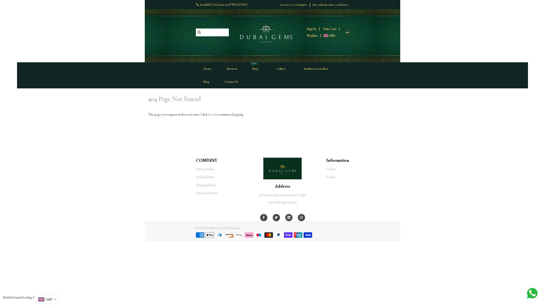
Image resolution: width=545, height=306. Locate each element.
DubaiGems (232, 228)
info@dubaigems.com (282, 202)
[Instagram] (301, 217)
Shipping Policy (206, 185)
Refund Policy (205, 177)
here (211, 114)
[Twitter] (276, 217)
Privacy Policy (205, 169)
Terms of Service (207, 193)
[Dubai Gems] (266, 32)
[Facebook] (264, 217)
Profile (330, 177)
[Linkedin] (288, 217)
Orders (331, 169)
